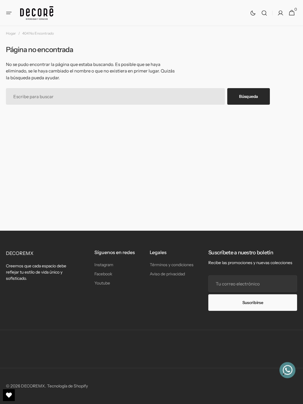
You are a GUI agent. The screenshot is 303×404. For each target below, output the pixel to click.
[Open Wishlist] (9, 395)
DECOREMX (33, 386)
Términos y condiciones (172, 264)
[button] (8, 13)
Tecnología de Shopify (67, 386)
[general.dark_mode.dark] (253, 13)
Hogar (11, 33)
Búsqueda (248, 96)
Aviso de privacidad (167, 274)
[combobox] (115, 96)
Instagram (103, 264)
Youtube (102, 283)
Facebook (103, 274)
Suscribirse (252, 302)
